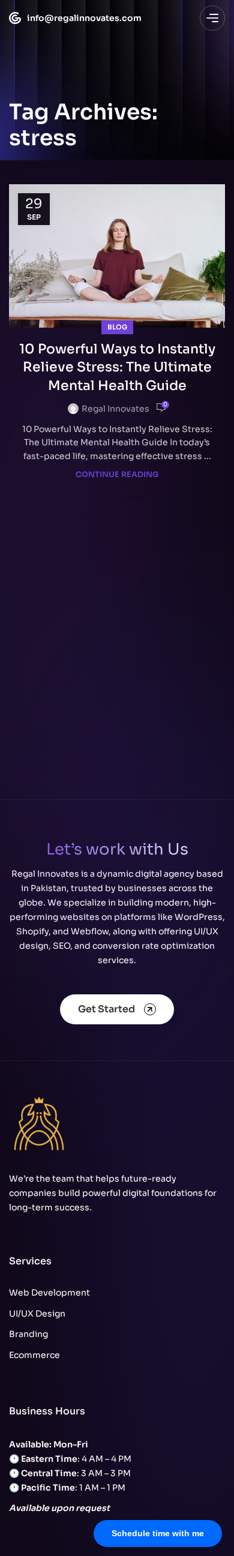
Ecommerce (34, 1355)
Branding (28, 1334)
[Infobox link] (69, 18)
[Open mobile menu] (212, 18)
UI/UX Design (37, 1313)
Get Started (106, 1009)
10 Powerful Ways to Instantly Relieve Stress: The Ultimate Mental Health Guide (117, 367)
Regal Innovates (115, 408)
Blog (117, 327)
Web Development (49, 1292)
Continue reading (117, 474)
